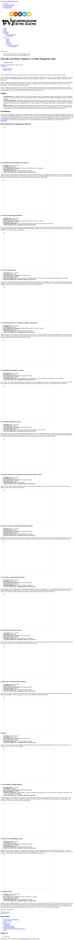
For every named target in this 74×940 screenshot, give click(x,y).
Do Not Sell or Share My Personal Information (14, 928)
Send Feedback (9, 36)
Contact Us (6, 33)
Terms (4, 922)
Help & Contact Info (11, 34)
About (4, 29)
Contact (5, 930)
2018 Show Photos (7, 6)
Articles (7, 912)
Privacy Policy (6, 924)
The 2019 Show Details (8, 5)
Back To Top (4, 913)
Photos (5, 30)
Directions (5, 32)
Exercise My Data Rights (9, 927)
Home (4, 28)
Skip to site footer (14, 1)
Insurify (12, 114)
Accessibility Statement (8, 926)
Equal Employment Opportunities (11, 919)
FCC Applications (7, 921)
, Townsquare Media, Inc (24, 938)
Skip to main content (5, 1)
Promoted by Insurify (5, 64)
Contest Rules (6, 923)
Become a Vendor (7, 7)
